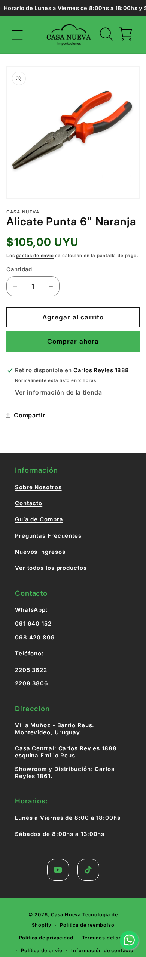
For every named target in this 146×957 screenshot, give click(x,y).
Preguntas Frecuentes (48, 535)
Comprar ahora (73, 341)
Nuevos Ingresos (40, 552)
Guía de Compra (39, 519)
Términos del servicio (109, 938)
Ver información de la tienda (58, 392)
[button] (17, 34)
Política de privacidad (46, 938)
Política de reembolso (87, 925)
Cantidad (19, 269)
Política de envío (42, 950)
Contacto (28, 503)
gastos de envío (35, 255)
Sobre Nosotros (38, 487)
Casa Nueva (66, 914)
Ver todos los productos (51, 568)
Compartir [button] (29, 415)
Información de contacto (102, 950)
